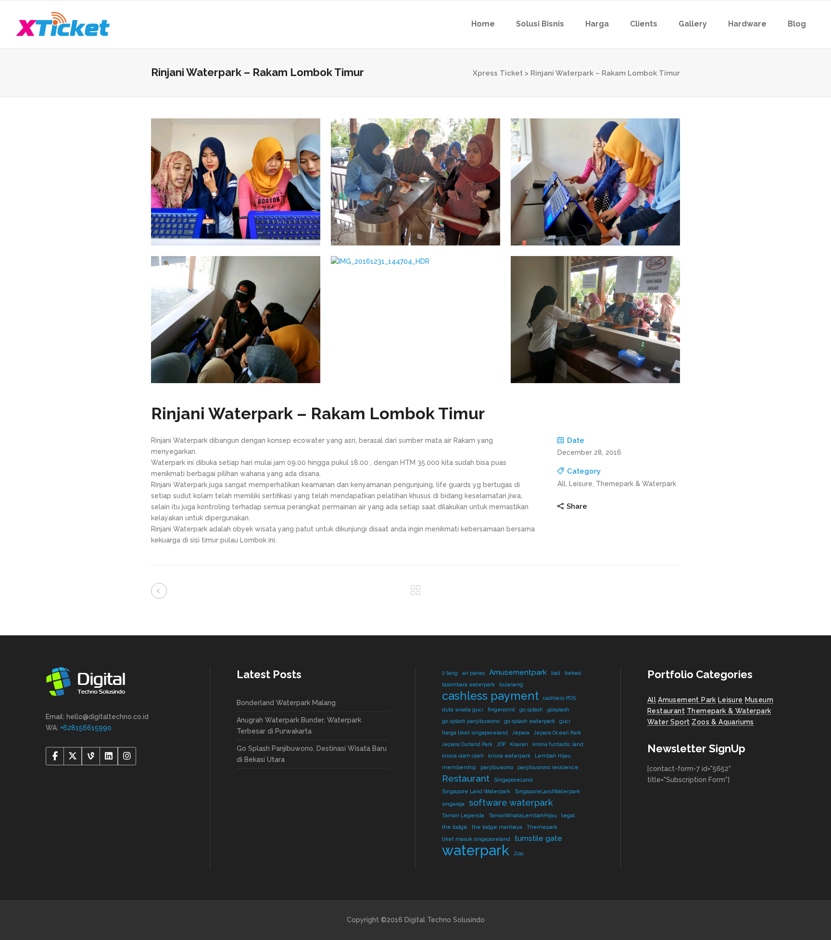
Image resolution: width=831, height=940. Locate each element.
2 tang (450, 673)
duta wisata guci (462, 709)
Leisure (730, 700)
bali (555, 673)
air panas (473, 673)
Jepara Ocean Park (557, 732)
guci (564, 721)
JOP (501, 744)
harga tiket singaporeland (475, 732)
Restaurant (466, 778)
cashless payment (490, 695)
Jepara (520, 732)
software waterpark (511, 802)
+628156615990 (86, 728)
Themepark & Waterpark (729, 711)
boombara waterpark (468, 684)
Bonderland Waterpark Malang (286, 703)
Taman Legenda (463, 815)
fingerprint (501, 709)
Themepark (542, 827)
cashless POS (559, 698)
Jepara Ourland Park (467, 744)
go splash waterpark (529, 721)
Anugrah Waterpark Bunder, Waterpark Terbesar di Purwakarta (299, 725)
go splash (531, 709)
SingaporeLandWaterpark (547, 791)
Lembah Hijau (553, 756)
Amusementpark (518, 672)
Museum (759, 700)
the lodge (454, 827)
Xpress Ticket (498, 73)
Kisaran (519, 744)
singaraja (453, 804)
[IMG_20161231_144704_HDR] (415, 261)
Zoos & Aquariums (723, 722)
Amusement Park (687, 700)
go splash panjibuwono (471, 721)
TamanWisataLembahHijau (523, 815)
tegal (568, 815)
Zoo (518, 853)
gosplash (558, 709)
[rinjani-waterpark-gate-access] (415, 181)
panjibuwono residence (548, 767)
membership (459, 767)
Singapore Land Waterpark (476, 791)
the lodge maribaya (497, 827)
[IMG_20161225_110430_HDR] (235, 319)
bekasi (573, 673)
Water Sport (668, 722)
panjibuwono (496, 767)
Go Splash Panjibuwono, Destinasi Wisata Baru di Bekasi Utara (312, 754)
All (651, 700)
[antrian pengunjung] (595, 319)
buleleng (511, 684)
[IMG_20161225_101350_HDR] (235, 181)
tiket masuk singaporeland (476, 839)
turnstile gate (538, 838)
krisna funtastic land (557, 744)
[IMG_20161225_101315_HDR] (595, 181)
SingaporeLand (513, 780)
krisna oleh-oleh (463, 756)
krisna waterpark (509, 756)
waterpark (475, 850)
